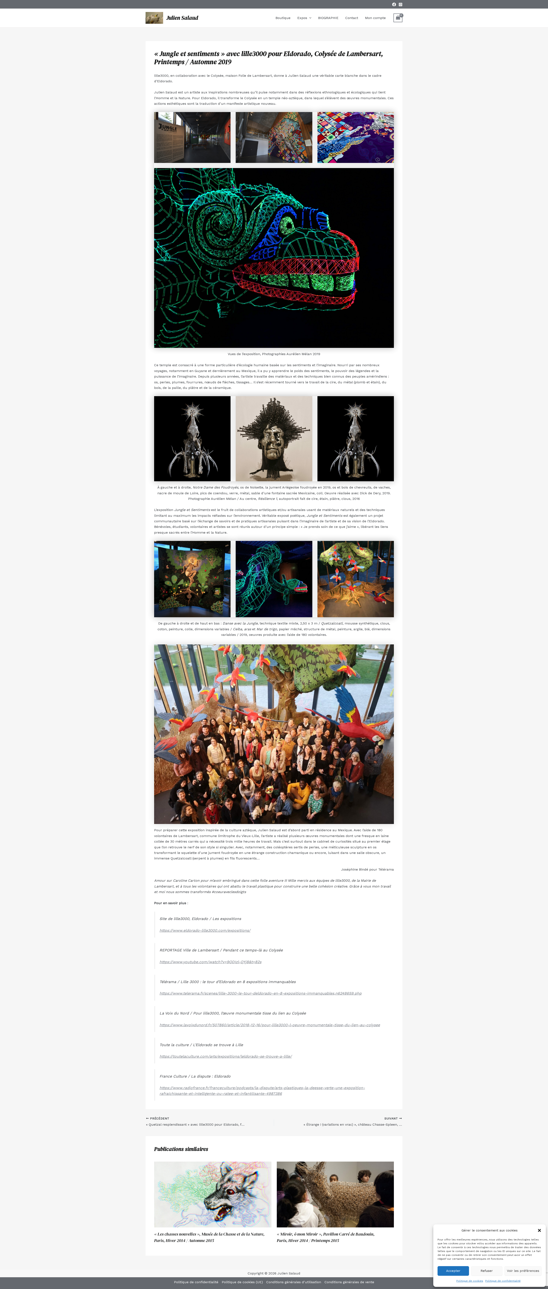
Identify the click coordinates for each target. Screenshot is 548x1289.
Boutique (282, 18)
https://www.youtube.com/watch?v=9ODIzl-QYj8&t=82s (210, 962)
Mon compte (375, 18)
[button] (539, 1230)
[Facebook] (394, 4)
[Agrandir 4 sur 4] (388, 173)
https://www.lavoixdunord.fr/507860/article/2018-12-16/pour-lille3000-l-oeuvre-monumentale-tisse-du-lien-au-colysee (269, 1025)
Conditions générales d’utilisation (293, 1282)
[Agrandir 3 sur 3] (388, 402)
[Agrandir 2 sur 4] (307, 117)
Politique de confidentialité (503, 1280)
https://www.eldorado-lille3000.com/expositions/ (204, 930)
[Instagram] (400, 4)
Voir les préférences (523, 1271)
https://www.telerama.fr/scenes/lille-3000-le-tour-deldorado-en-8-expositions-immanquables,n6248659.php (260, 993)
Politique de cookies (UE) (242, 1282)
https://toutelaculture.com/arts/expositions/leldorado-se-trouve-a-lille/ (225, 1056)
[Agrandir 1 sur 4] (225, 117)
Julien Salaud (182, 18)
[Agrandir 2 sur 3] (307, 402)
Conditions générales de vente (349, 1282)
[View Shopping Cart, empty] (397, 17)
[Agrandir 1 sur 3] (225, 402)
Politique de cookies (469, 1280)
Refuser (487, 1271)
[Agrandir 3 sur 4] (388, 117)
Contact (351, 18)
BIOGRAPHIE (328, 18)
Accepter (453, 1271)
